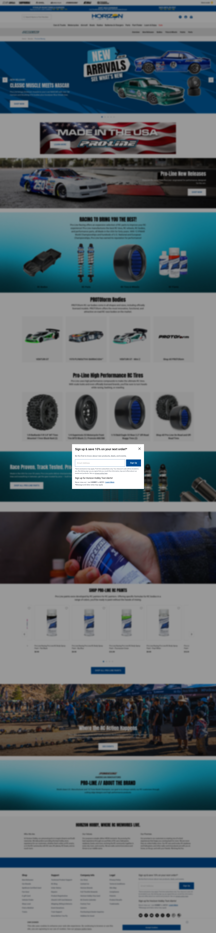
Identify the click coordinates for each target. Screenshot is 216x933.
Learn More (109, 482)
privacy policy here (101, 473)
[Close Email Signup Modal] (139, 448)
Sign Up (133, 463)
